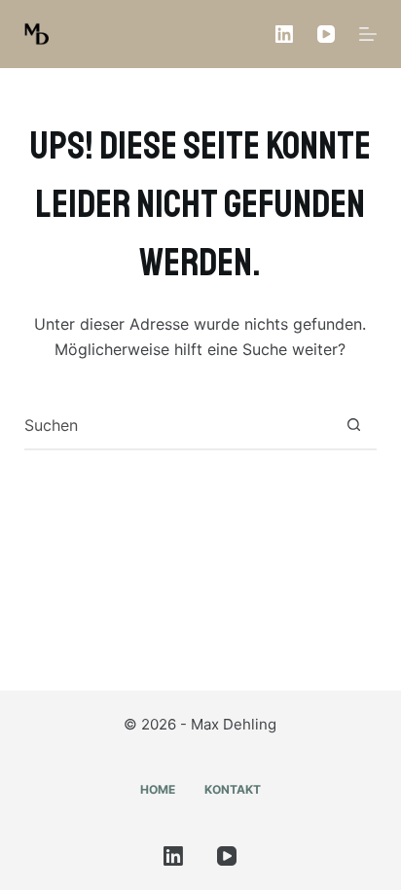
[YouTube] (326, 34)
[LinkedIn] (284, 34)
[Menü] (368, 34)
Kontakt (232, 789)
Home (157, 789)
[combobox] (177, 425)
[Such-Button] (353, 425)
